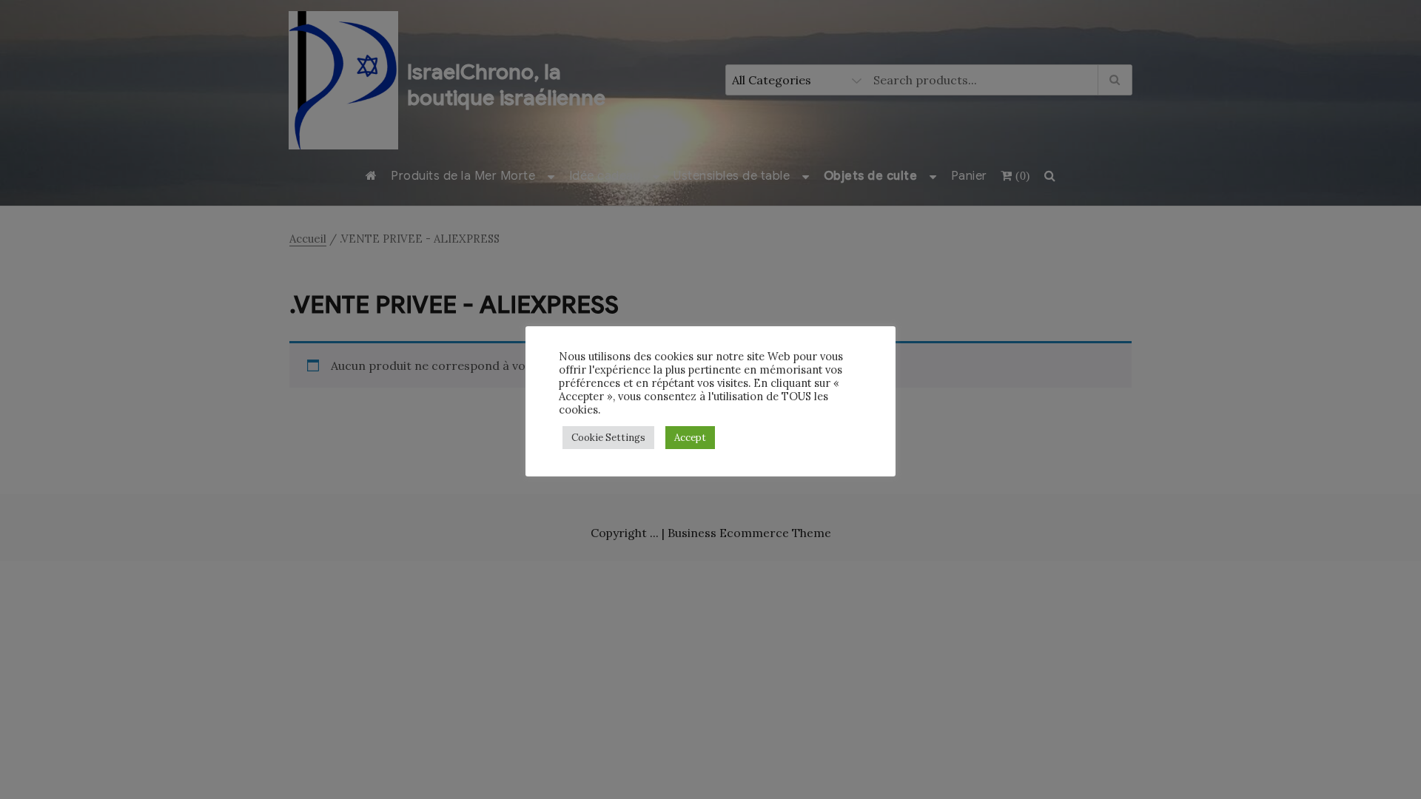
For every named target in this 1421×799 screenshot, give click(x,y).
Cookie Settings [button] (608, 437)
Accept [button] (690, 437)
